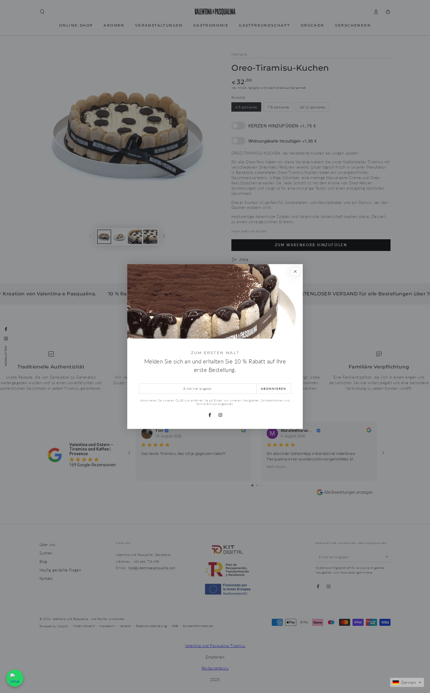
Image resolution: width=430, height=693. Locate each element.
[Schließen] (295, 271)
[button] (407, 682)
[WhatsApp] (14, 678)
